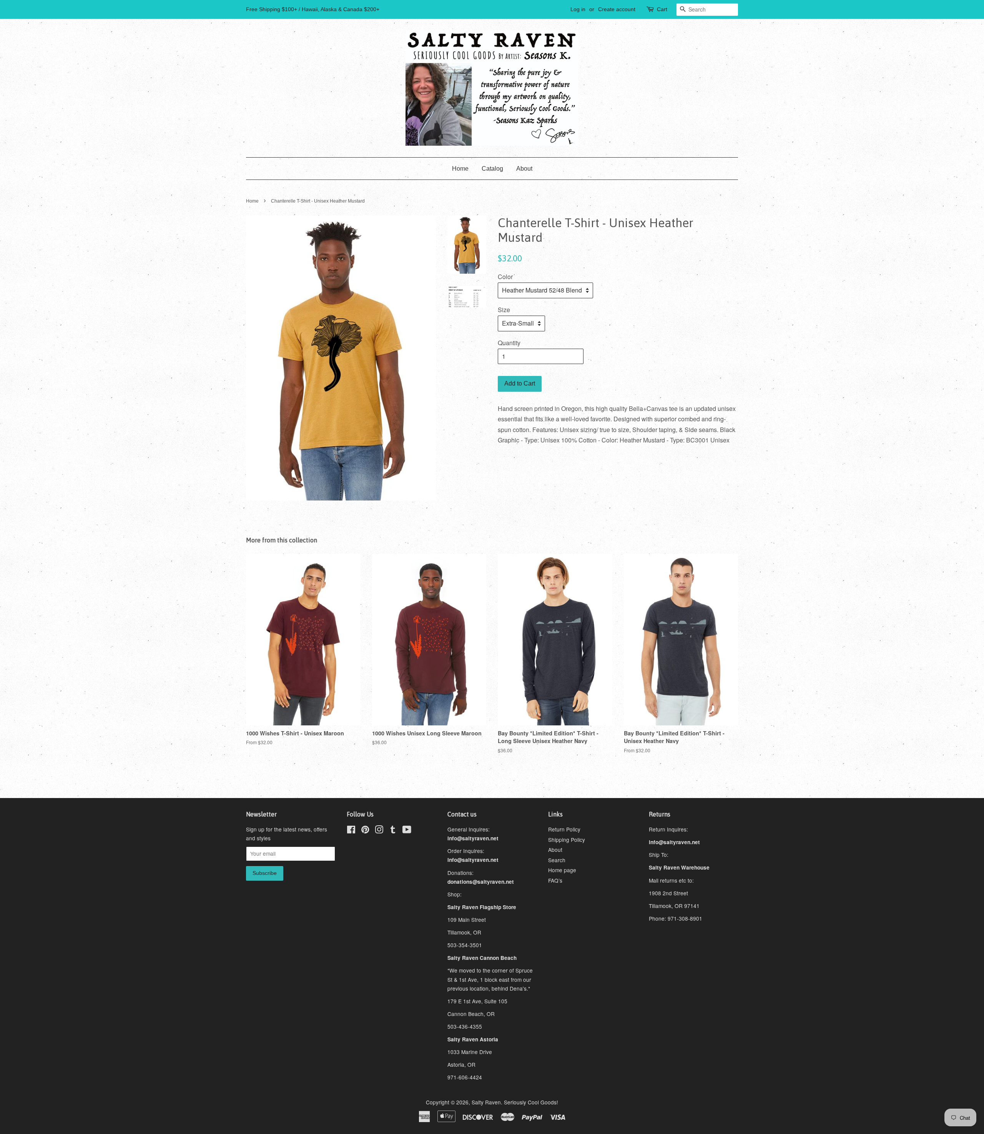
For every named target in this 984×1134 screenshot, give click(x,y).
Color (505, 276)
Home (460, 168)
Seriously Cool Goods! (531, 1102)
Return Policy (564, 829)
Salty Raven (486, 1102)
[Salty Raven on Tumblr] (393, 831)
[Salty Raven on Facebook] (351, 831)
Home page (562, 870)
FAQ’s (555, 880)
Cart (662, 9)
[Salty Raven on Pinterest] (365, 831)
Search (556, 860)
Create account (616, 9)
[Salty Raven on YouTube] (406, 831)
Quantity (509, 342)
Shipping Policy (566, 839)
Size (504, 309)
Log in (577, 9)
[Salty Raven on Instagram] (379, 831)
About (524, 168)
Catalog (492, 168)
